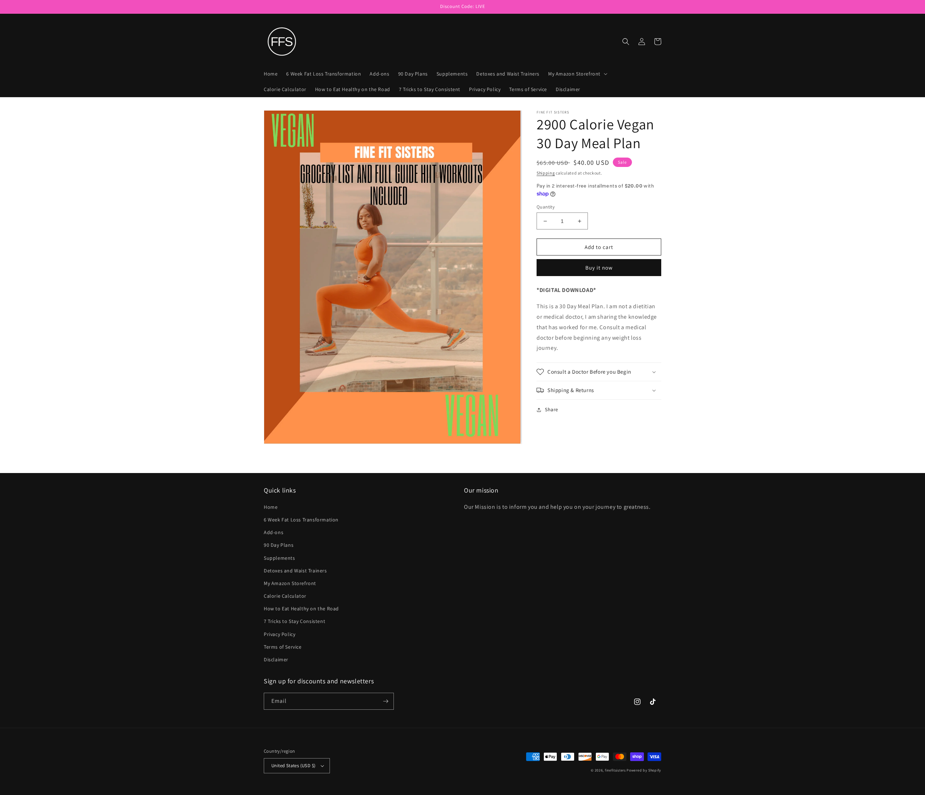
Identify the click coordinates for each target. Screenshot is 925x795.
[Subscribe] (385, 701)
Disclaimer (276, 659)
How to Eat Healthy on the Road (301, 608)
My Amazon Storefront (290, 583)
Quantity (546, 207)
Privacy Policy (279, 634)
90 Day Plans (278, 545)
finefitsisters (615, 770)
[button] (577, 73)
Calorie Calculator (285, 596)
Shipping (546, 173)
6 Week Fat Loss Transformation (301, 519)
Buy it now (599, 267)
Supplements (279, 558)
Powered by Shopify (644, 770)
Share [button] (551, 409)
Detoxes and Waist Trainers (295, 570)
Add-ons (273, 532)
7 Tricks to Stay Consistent (294, 621)
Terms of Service (283, 647)
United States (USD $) (293, 765)
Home (271, 507)
